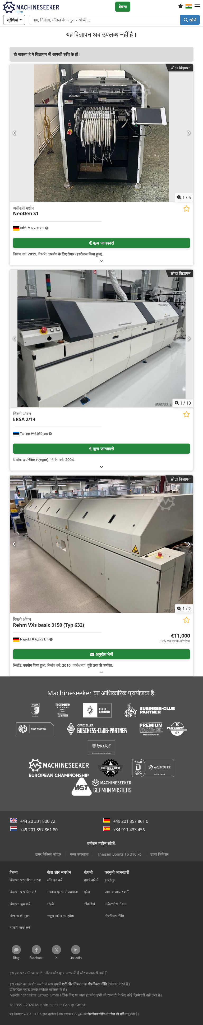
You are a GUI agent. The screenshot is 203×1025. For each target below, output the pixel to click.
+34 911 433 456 (129, 830)
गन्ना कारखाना (79, 854)
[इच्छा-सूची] (180, 7)
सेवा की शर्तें (117, 1014)
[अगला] (189, 132)
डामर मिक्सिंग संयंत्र (48, 854)
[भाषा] (189, 7)
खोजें (192, 20)
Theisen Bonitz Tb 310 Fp (119, 854)
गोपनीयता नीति (96, 1014)
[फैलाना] (101, 261)
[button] (197, 7)
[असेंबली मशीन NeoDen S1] (101, 133)
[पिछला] (14, 132)
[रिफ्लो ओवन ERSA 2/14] (101, 338)
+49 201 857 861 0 (130, 821)
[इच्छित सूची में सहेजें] (186, 208)
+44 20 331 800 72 (37, 821)
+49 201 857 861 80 (39, 830)
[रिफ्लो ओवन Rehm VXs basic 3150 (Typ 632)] (101, 544)
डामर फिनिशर (159, 854)
